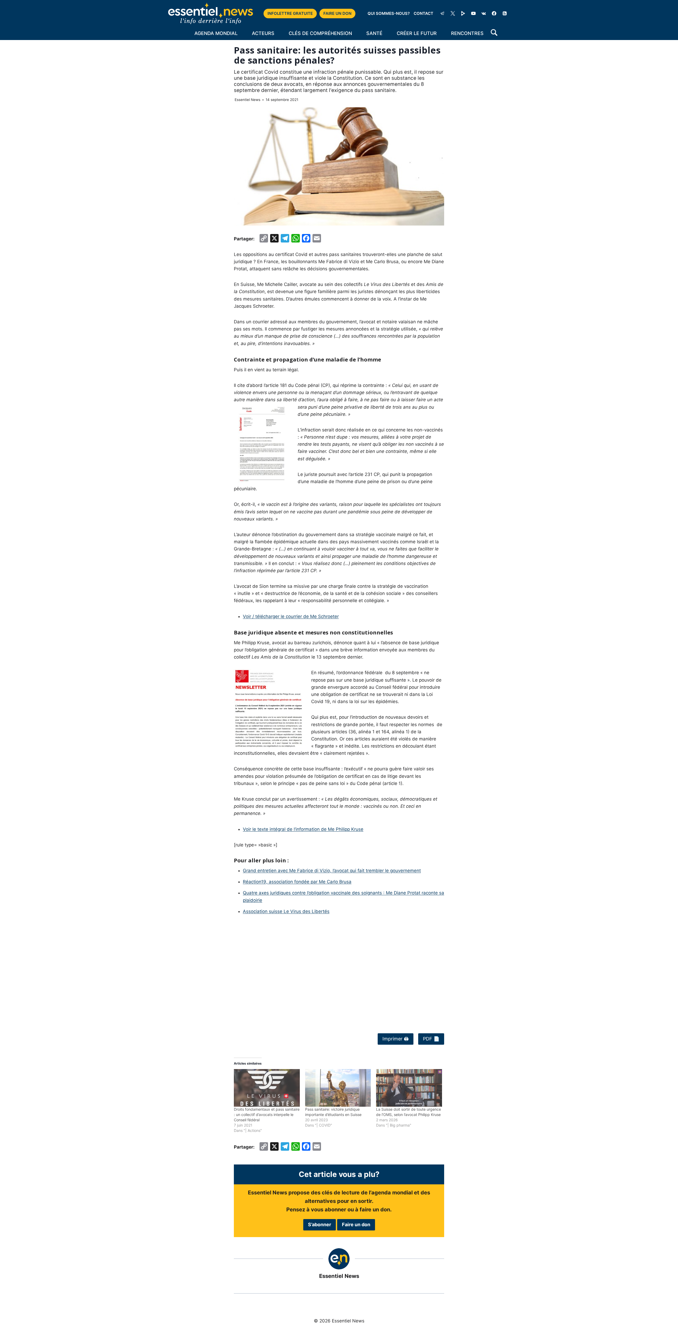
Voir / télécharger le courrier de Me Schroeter (291, 616)
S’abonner (319, 1224)
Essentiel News (247, 100)
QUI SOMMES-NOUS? (389, 13)
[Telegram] (442, 13)
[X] (452, 13)
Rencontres (467, 33)
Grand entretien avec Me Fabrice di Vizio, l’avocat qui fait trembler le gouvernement (332, 870)
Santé (374, 33)
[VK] (483, 13)
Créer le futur (417, 33)
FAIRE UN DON (337, 13)
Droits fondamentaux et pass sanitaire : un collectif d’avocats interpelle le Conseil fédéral (267, 1114)
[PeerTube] (463, 13)
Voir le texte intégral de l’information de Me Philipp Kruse (303, 829)
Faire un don (356, 1224)
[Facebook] (494, 13)
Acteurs (263, 33)
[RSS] (504, 13)
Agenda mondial (216, 33)
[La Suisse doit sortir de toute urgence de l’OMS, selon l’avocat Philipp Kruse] (409, 1088)
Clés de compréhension (320, 33)
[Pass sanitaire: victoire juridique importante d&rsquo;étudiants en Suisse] (338, 1088)
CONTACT (423, 13)
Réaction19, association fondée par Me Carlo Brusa (297, 881)
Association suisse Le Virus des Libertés (286, 911)
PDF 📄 (431, 1039)
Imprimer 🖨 (395, 1039)
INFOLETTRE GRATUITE (290, 13)
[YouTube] (473, 13)
